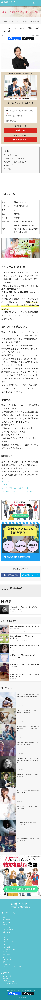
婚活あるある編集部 (34, 35)
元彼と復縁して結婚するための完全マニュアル (24, 646)
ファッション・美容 (9, 949)
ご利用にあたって (8, 981)
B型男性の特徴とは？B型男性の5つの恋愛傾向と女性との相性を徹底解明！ (28, 728)
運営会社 (5, 978)
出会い (5, 925)
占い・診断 (6, 947)
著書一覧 (9, 165)
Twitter (4, 485)
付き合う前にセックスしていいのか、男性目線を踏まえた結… (24, 675)
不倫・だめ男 (7, 959)
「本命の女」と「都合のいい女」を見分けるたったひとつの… (24, 608)
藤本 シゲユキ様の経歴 (15, 158)
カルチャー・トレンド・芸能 (12, 967)
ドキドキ (5, 939)
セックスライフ (8, 957)
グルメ (5, 952)
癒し (19, 628)
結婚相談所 (6, 932)
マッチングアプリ (8, 929)
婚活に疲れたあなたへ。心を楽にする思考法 (24, 626)
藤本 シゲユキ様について (16, 162)
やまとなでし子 (21, 631)
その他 (5, 937)
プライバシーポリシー (10, 983)
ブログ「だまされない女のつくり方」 (16, 488)
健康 (4, 917)
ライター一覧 (7, 976)
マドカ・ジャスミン (22, 640)
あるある (5, 935)
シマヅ (19, 669)
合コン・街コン (8, 927)
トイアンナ (20, 650)
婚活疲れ (13, 628)
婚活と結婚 (6, 920)
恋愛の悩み (6, 922)
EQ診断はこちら (20, 130)
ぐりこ (19, 659)
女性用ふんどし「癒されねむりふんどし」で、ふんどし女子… (24, 656)
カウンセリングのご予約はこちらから (16, 491)
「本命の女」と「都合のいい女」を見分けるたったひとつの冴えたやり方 (28, 760)
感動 (4, 962)
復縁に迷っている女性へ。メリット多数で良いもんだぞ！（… (24, 666)
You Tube (5, 481)
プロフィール (11, 155)
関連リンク (10, 169)
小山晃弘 (19, 611)
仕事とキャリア (8, 942)
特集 (4, 944)
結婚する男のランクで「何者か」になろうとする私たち (24, 637)
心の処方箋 (6, 964)
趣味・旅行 (6, 954)
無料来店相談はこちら (20, 140)
